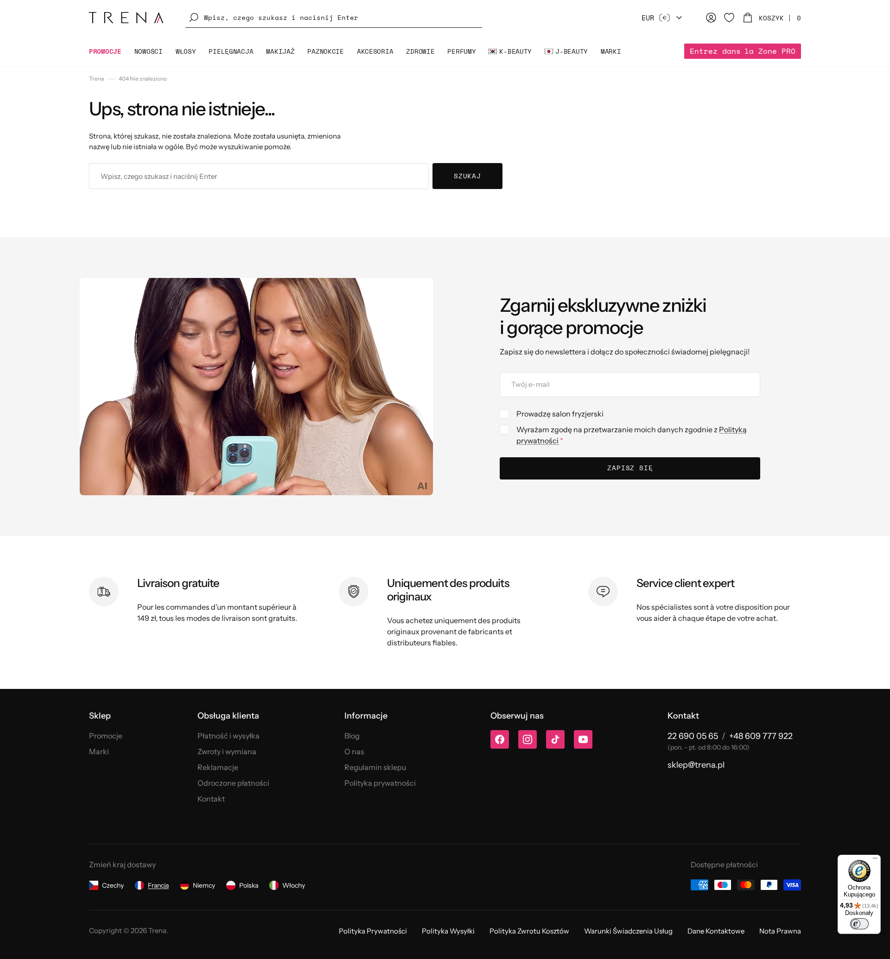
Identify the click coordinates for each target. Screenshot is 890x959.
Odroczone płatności (233, 783)
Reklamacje (217, 767)
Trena (96, 78)
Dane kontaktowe (715, 931)
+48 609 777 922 (761, 736)
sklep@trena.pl (696, 765)
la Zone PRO (742, 51)
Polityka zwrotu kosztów (529, 931)
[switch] (859, 923)
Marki (99, 751)
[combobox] (259, 176)
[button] (333, 17)
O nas (354, 751)
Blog (352, 735)
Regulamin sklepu (375, 767)
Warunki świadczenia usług (628, 931)
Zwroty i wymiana (226, 751)
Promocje (105, 735)
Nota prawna (780, 931)
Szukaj (467, 176)
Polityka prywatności (380, 783)
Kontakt (211, 798)
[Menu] (875, 860)
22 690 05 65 (693, 736)
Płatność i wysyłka (228, 735)
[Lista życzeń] (729, 17)
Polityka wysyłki (448, 931)
